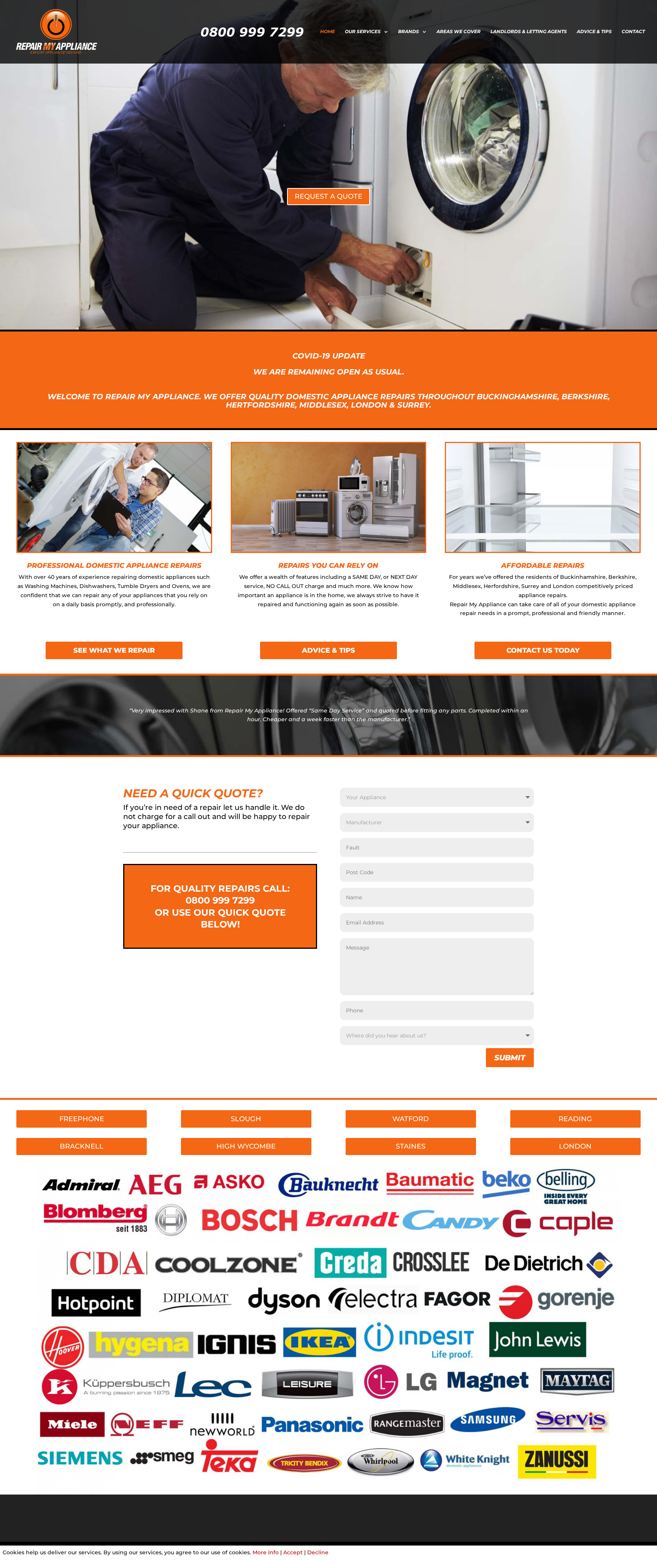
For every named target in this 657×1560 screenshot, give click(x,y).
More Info (265, 1552)
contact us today (542, 650)
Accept (293, 1552)
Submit (509, 1057)
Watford (410, 1119)
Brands (408, 31)
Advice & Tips (594, 31)
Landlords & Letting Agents (528, 31)
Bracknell (81, 1146)
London (575, 1146)
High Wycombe (246, 1146)
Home (327, 31)
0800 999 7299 (220, 900)
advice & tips (328, 650)
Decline (317, 1552)
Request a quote (328, 196)
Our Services (363, 31)
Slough (246, 1119)
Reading (575, 1119)
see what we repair (114, 650)
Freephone (81, 1119)
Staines (410, 1146)
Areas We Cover (458, 31)
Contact (633, 31)
